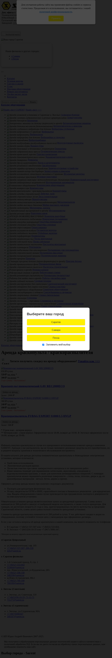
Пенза (56, 338)
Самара (56, 330)
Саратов (56, 322)
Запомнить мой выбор (58, 344)
